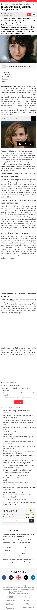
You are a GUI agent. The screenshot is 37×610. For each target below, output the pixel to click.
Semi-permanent (7, 74)
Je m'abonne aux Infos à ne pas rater (18, 66)
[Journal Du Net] (27, 597)
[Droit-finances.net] (27, 601)
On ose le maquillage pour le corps (14, 492)
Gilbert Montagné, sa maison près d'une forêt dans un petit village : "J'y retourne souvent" (17, 541)
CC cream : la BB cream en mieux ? (14, 500)
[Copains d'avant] (9, 604)
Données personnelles (9, 587)
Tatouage (5, 79)
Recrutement (29, 586)
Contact (17, 586)
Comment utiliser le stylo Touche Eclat (16, 475)
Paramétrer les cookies (21, 587)
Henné (4, 81)
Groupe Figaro (16, 589)
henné (12, 300)
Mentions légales (7, 589)
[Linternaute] (9, 600)
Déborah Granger (6, 14)
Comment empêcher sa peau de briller (16, 473)
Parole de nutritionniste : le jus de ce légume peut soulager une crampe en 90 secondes (18, 535)
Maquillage (5, 76)
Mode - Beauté (8, 514)
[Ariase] (9, 608)
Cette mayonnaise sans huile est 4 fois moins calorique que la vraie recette (17, 555)
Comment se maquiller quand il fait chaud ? (17, 470)
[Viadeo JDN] (27, 604)
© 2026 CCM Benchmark (27, 589)
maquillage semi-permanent (11, 166)
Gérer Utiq (31, 587)
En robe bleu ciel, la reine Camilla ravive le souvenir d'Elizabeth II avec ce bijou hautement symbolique (17, 548)
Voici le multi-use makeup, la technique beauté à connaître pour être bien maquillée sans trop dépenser (19, 422)
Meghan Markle (6, 86)
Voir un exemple (30, 514)
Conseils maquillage (16, 4)
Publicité (23, 586)
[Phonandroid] (27, 608)
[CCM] (9, 597)
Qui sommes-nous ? (10, 586)
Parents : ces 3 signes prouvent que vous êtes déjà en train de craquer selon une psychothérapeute (18, 561)
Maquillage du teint (29, 4)
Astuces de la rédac (9, 517)
